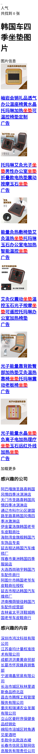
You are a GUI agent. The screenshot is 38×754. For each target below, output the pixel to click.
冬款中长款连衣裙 (16, 740)
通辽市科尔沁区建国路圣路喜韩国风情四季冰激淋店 (18, 515)
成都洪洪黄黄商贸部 (18, 660)
